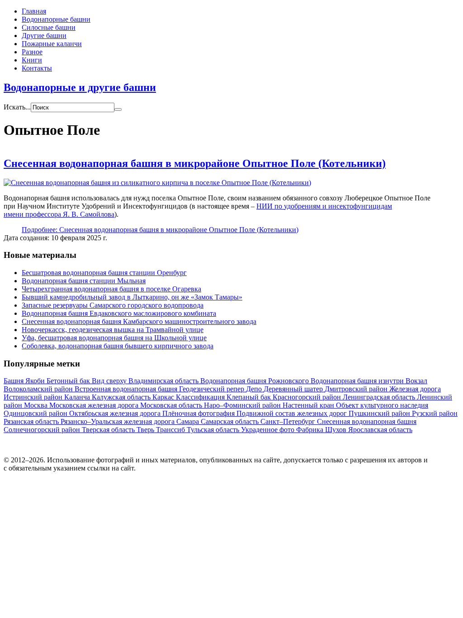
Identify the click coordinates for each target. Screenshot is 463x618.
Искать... (17, 107)
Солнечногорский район (43, 429)
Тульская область (214, 429)
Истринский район (34, 397)
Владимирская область (164, 381)
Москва (36, 405)
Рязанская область (32, 421)
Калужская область (122, 397)
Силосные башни (49, 27)
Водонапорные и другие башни (80, 87)
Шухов (336, 429)
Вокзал (416, 381)
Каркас (164, 397)
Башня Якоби (25, 381)
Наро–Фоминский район (243, 405)
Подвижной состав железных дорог (292, 413)
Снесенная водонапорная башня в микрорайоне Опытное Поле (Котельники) (195, 163)
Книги (32, 60)
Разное (32, 52)
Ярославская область (380, 429)
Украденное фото (268, 429)
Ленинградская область (380, 397)
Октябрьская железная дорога (115, 413)
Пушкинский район (380, 413)
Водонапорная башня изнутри (358, 381)
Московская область (172, 405)
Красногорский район (308, 397)
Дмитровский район (357, 389)
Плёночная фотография (199, 413)
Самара (188, 421)
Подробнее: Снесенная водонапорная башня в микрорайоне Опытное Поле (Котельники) (160, 229)
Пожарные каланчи (52, 44)
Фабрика (310, 429)
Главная (34, 11)
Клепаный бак (250, 397)
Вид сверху (110, 381)
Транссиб (171, 429)
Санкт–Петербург (288, 421)
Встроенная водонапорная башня (127, 389)
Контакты (37, 68)
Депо (255, 389)
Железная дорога (415, 389)
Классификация (201, 397)
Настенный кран (309, 405)
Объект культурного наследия (382, 405)
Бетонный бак (69, 381)
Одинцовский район (36, 413)
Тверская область (109, 429)
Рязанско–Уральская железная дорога (118, 421)
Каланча (78, 397)
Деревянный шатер (294, 389)
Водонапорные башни (56, 19)
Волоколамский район (39, 389)
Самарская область (230, 421)
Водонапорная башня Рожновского (255, 381)
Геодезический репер (212, 389)
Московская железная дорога (94, 405)
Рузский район (435, 413)
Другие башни (44, 35)
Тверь (146, 429)
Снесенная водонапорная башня (366, 421)
